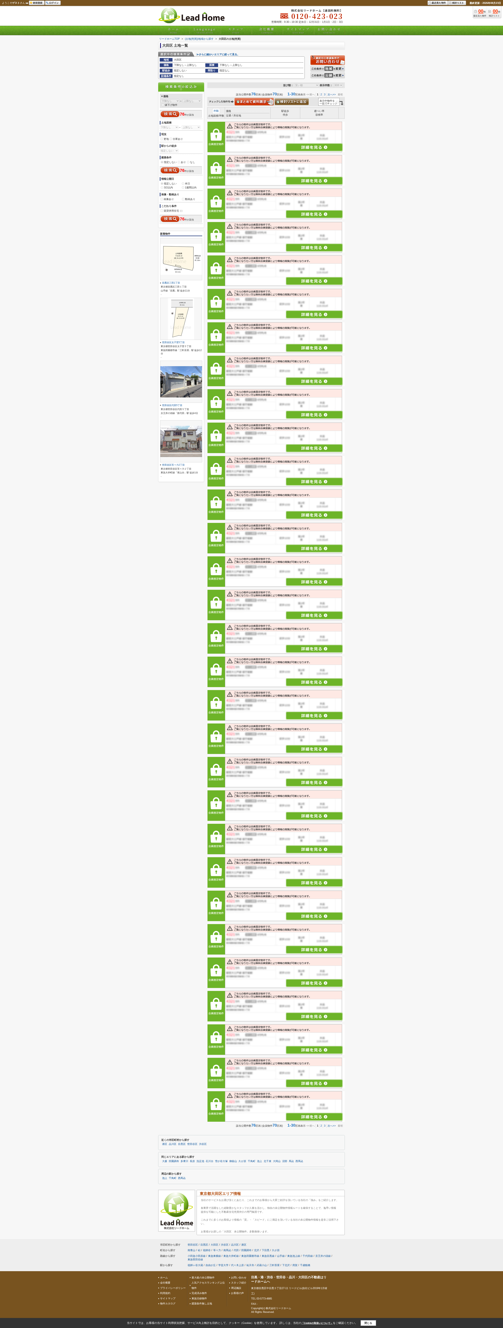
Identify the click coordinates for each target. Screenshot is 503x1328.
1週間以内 (190, 187)
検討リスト (458, 2)
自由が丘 (211, 1265)
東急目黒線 (268, 1255)
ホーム (174, 30)
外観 (216, 110)
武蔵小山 (262, 1265)
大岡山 (277, 1161)
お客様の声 (237, 1293)
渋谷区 (203, 1144)
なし (192, 162)
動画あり (190, 199)
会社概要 (267, 30)
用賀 (294, 1265)
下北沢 (286, 1265)
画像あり (169, 199)
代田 (236, 1250)
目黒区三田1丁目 (171, 282)
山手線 (281, 1255)
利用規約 (165, 1293)
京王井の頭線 (323, 1255)
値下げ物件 (171, 104)
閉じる (368, 1322)
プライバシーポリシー (173, 1288)
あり (183, 162)
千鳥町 (251, 1161)
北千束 (267, 1161)
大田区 (214, 1244)
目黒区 (182, 1144)
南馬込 (227, 1250)
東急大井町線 (231, 1255)
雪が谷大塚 (221, 1161)
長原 (192, 1161)
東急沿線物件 (199, 1298)
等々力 (217, 1250)
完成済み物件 (199, 1293)
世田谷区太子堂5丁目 (173, 342)
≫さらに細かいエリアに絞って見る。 (218, 54)
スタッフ (236, 30)
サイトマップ (298, 30)
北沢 (256, 1250)
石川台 (209, 1161)
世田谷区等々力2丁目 (173, 465)
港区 (164, 1144)
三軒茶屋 (274, 1265)
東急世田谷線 (195, 1259)
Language (205, 30)
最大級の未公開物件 (203, 1277)
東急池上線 (293, 1255)
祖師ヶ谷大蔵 (195, 1265)
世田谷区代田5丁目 (172, 405)
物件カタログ (167, 1303)
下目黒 (265, 1250)
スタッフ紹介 (238, 1282)
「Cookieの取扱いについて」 (317, 1323)
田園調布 (174, 1161)
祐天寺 (250, 1265)
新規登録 (37, 2)
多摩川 (184, 1161)
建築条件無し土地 (202, 1303)
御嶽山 (233, 1161)
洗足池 (200, 1161)
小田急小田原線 (197, 1255)
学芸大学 (223, 1265)
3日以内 (168, 187)
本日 (187, 183)
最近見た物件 (439, 2)
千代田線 (308, 1255)
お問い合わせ (329, 30)
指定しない (170, 162)
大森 (164, 1161)
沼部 (284, 1161)
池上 (259, 1161)
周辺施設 (236, 1288)
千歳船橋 (305, 1265)
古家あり (178, 138)
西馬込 (299, 1161)
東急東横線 (214, 1255)
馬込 (291, 1161)
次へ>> (332, 94)
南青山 (191, 1250)
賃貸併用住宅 (173, 210)
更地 (166, 138)
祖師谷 (207, 1250)
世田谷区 (192, 1144)
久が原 (242, 1161)
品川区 (172, 1144)
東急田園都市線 (250, 1255)
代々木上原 (237, 1265)
